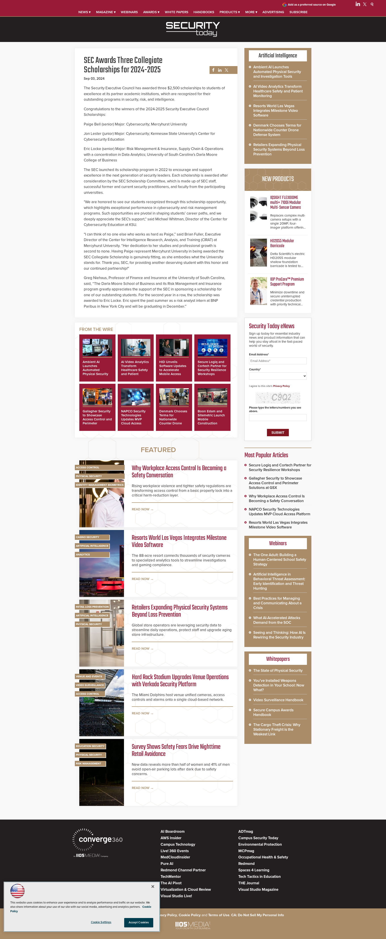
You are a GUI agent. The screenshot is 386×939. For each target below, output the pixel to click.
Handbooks (203, 12)
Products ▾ (230, 12)
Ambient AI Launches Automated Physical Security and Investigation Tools (96, 372)
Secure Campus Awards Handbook (273, 712)
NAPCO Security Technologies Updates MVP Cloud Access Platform (133, 419)
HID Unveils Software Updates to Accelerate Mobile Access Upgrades (172, 370)
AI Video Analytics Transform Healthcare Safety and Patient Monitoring (135, 370)
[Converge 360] (97, 840)
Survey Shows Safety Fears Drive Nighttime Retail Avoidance (176, 750)
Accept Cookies (139, 922)
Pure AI (167, 863)
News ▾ (84, 12)
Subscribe (299, 12)
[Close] (153, 886)
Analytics (83, 554)
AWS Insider (171, 838)
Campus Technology (178, 844)
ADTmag (245, 831)
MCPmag (246, 851)
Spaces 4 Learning (253, 870)
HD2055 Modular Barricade (282, 243)
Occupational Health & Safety (263, 857)
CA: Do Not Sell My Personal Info (257, 915)
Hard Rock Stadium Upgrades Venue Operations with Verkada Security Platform (180, 681)
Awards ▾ (151, 12)
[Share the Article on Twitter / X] (226, 70)
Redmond (246, 863)
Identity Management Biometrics (100, 484)
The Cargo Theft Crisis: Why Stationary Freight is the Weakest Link (276, 729)
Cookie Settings (101, 922)
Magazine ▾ (106, 12)
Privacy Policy (281, 386)
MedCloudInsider (175, 857)
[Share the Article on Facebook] (212, 70)
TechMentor (171, 876)
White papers (176, 12)
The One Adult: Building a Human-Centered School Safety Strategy (279, 560)
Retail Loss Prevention (92, 606)
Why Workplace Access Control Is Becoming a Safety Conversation (179, 472)
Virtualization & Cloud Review (186, 889)
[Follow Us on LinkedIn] (358, 5)
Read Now (140, 509)
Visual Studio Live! (176, 896)
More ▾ (251, 12)
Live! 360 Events (175, 851)
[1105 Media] (90, 856)
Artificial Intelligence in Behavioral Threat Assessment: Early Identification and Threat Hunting (279, 581)
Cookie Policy (190, 915)
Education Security (90, 746)
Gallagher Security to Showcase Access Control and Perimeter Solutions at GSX (97, 419)
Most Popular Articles (266, 455)
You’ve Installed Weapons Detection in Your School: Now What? (278, 685)
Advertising (273, 12)
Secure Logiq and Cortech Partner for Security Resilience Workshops (212, 368)
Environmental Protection (260, 844)
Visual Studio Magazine (258, 889)
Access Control (87, 467)
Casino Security (87, 537)
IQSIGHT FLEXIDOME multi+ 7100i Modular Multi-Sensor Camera (285, 202)
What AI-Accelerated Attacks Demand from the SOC (276, 620)
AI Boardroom (173, 831)
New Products (278, 179)
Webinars (129, 12)
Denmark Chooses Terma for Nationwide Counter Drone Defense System (173, 419)
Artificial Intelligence (92, 545)
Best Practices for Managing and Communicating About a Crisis (277, 603)
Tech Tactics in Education (259, 876)
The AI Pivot (171, 883)
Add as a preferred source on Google (312, 4)
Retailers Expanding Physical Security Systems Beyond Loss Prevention (180, 611)
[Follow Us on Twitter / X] (365, 5)
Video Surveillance (90, 685)
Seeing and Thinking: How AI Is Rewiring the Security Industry (279, 635)
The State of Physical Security (278, 670)
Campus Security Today (258, 838)
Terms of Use (218, 915)
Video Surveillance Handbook (278, 700)
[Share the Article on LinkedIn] (219, 70)
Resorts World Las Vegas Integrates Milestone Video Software (179, 541)
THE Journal (248, 883)
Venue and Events (89, 676)
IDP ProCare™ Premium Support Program (287, 282)
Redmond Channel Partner (183, 870)
